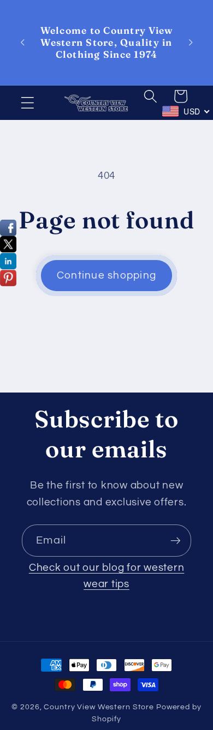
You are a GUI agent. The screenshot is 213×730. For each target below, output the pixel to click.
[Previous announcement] (22, 43)
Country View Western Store (99, 707)
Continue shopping (106, 275)
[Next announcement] (191, 43)
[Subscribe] (176, 540)
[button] (28, 103)
